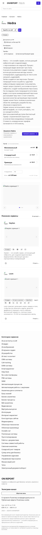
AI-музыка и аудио (8, 350)
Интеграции (6, 412)
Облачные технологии (10, 425)
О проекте (5, 498)
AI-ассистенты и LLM (9, 341)
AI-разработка (7, 353)
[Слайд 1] (19, 207)
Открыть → (36, 263)
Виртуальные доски (9, 409)
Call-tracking (6, 362)
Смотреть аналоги (29, 134)
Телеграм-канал (9, 489)
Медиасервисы (7, 421)
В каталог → (36, 216)
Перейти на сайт (8, 30)
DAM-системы (7, 366)
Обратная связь (21, 493)
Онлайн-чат (6, 431)
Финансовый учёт (8, 462)
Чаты (3, 465)
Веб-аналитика (7, 403)
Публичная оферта (9, 500)
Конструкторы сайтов (10, 418)
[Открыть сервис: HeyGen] (6, 223)
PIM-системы (7, 378)
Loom (11, 274)
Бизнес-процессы (8, 400)
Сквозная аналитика (9, 446)
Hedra (19, 17)
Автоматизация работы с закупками (15, 387)
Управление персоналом (11, 459)
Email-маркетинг (8, 369)
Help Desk (5, 372)
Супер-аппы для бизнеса (11, 452)
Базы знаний (6, 394)
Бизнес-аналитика (8, 397)
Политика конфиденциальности (22, 498)
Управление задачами (10, 456)
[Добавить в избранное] (6, 263)
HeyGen (12, 223)
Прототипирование (9, 437)
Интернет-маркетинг (10, 415)
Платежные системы (9, 434)
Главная (4, 17)
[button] (3, 3)
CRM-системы (7, 359)
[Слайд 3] (22, 207)
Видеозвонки (7, 406)
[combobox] (21, 8)
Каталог (12, 17)
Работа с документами (10, 440)
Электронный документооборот (14, 468)
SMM (3, 381)
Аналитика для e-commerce (12, 390)
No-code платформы (9, 375)
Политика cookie (23, 500)
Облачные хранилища (10, 428)
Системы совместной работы (13, 443)
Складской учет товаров (11, 449)
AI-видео (5, 344)
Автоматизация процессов (12, 384)
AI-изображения (8, 347)
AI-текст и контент (8, 356)
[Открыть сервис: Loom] (6, 274)
